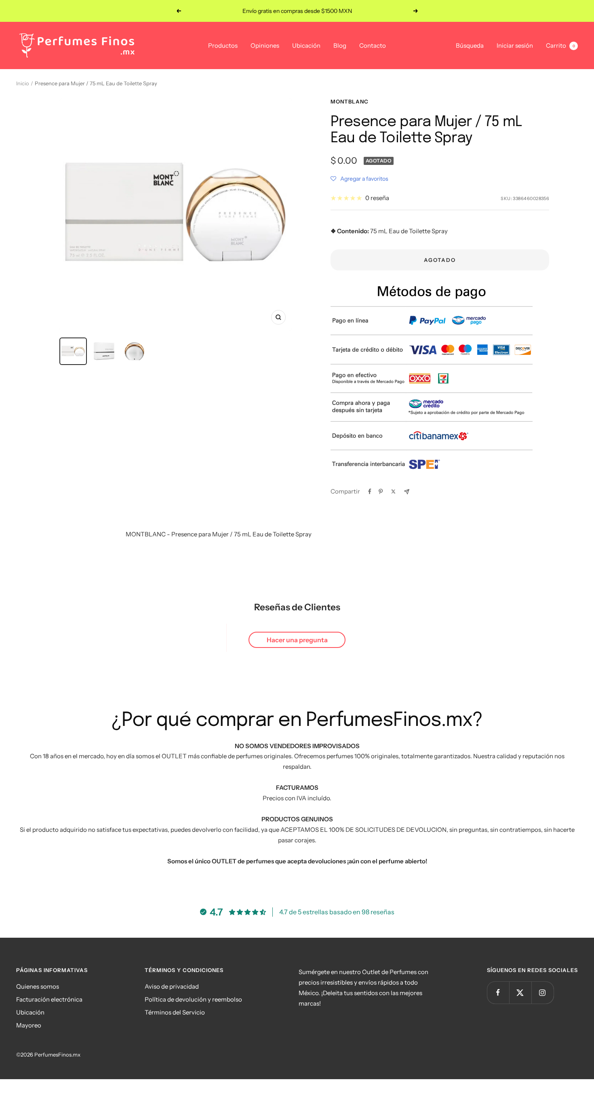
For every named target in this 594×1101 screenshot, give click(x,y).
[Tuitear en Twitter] (393, 491)
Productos (223, 45)
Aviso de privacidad (172, 986)
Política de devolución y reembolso (193, 999)
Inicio (22, 83)
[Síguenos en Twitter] (520, 992)
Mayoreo (28, 1025)
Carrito (560, 45)
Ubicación (306, 45)
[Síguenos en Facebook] (498, 992)
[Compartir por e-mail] (406, 491)
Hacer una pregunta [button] (297, 640)
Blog (339, 45)
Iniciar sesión (515, 45)
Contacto (372, 45)
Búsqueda (470, 45)
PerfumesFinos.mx (57, 1054)
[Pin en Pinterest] (381, 491)
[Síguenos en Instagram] (542, 992)
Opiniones (265, 45)
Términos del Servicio (175, 1012)
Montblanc (350, 101)
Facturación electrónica (49, 999)
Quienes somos (37, 986)
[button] (359, 179)
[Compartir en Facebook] (369, 491)
